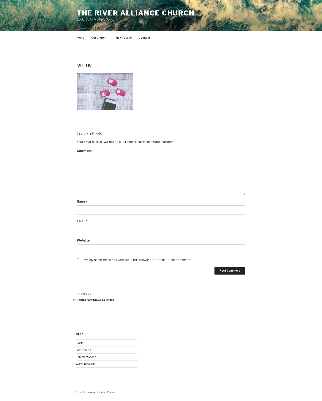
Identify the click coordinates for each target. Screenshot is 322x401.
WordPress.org (85, 363)
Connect (144, 37)
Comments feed (86, 356)
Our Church (98, 37)
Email (82, 221)
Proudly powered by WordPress (95, 392)
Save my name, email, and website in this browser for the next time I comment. (137, 260)
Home (80, 37)
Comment (85, 151)
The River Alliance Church (136, 13)
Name (82, 201)
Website (83, 240)
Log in (79, 342)
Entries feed (83, 350)
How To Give (124, 37)
